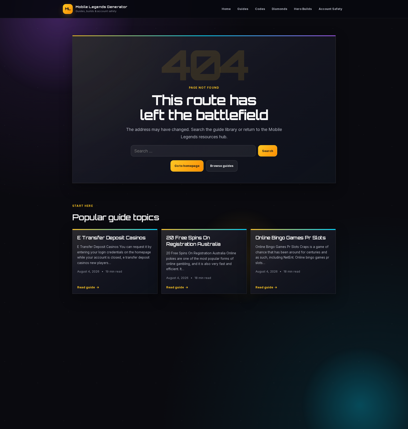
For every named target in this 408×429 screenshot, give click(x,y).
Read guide (88, 287)
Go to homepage (187, 166)
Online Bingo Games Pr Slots (290, 238)
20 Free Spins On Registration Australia (193, 241)
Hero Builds (303, 9)
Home (226, 9)
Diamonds (279, 9)
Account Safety (330, 9)
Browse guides (222, 166)
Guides (242, 9)
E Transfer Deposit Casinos (111, 238)
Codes (260, 9)
